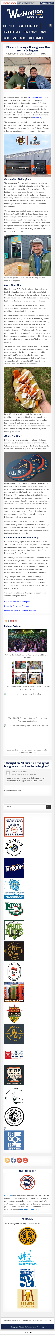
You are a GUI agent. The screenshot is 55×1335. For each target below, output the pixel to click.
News (43, 32)
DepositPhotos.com (43, 1320)
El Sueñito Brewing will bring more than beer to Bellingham (27, 48)
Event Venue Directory (28, 26)
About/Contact (36, 38)
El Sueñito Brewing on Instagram (17, 602)
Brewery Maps (30, 32)
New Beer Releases (11, 32)
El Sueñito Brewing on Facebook (17, 606)
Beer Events (8, 26)
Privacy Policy (27, 1332)
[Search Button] (50, 25)
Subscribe (8, 1196)
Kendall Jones (13, 54)
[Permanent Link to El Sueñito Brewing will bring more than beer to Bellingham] (27, 73)
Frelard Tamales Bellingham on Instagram (20, 611)
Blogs (6, 38)
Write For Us (19, 38)
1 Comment (43, 54)
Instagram (37, 118)
